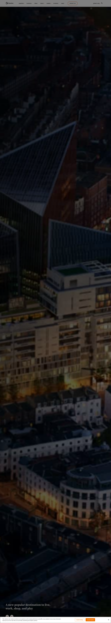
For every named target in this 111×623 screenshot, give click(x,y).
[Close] (108, 619)
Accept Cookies (90, 619)
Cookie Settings (79, 619)
